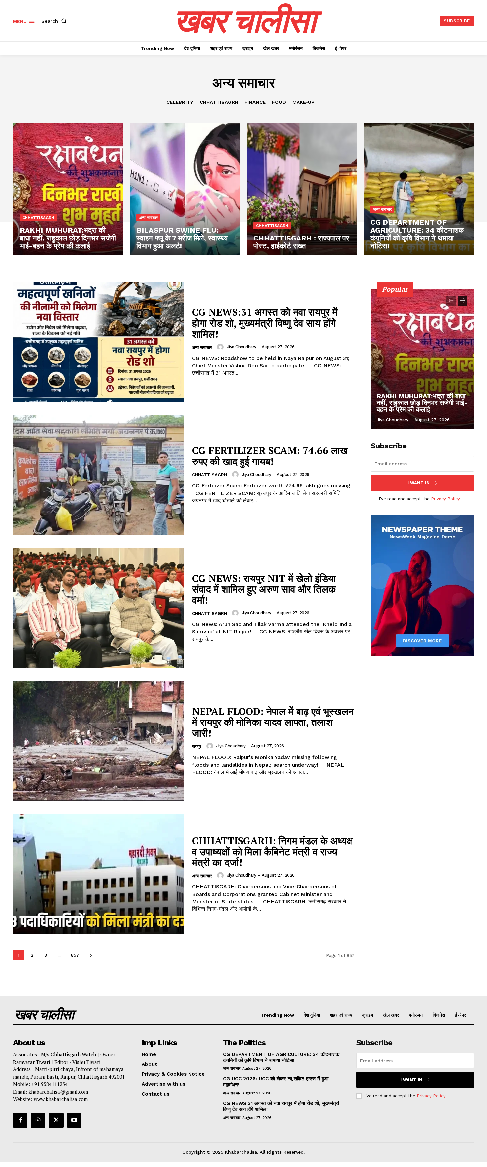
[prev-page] (451, 301)
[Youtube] (74, 1120)
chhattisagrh (219, 102)
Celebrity (179, 102)
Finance (255, 102)
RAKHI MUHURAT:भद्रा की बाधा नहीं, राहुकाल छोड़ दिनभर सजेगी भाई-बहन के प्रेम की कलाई (422, 402)
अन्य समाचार (148, 217)
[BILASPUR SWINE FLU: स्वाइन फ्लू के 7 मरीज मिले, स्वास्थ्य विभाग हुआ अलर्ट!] (185, 189)
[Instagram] (38, 1120)
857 (75, 955)
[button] (55, 21)
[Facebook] (20, 1120)
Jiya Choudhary (241, 346)
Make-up (303, 102)
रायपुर (196, 746)
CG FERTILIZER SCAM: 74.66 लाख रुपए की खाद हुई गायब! (270, 456)
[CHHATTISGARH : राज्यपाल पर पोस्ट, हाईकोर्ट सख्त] (302, 189)
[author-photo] (221, 347)
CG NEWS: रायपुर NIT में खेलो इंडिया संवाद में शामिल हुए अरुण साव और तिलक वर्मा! (264, 589)
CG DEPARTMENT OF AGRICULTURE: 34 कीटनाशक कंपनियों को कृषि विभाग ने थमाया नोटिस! (281, 1057)
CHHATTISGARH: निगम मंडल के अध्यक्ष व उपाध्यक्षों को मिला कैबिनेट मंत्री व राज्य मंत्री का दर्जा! (272, 851)
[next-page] (90, 955)
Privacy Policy (445, 498)
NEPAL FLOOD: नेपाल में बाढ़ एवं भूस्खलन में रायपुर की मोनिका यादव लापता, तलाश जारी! (273, 722)
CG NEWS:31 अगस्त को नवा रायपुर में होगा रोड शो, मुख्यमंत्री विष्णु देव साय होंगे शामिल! (265, 323)
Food (279, 102)
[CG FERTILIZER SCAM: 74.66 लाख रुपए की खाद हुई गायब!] (98, 475)
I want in (418, 482)
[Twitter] (56, 1120)
